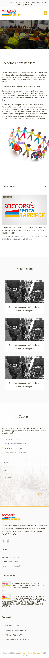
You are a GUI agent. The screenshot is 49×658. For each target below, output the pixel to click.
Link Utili (16, 566)
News (4, 566)
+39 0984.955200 (14, 2)
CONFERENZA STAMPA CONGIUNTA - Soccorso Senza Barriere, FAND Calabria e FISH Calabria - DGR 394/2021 (24, 230)
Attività (16, 561)
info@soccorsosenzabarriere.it (35, 2)
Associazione (7, 557)
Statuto (16, 557)
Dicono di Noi (7, 561)
